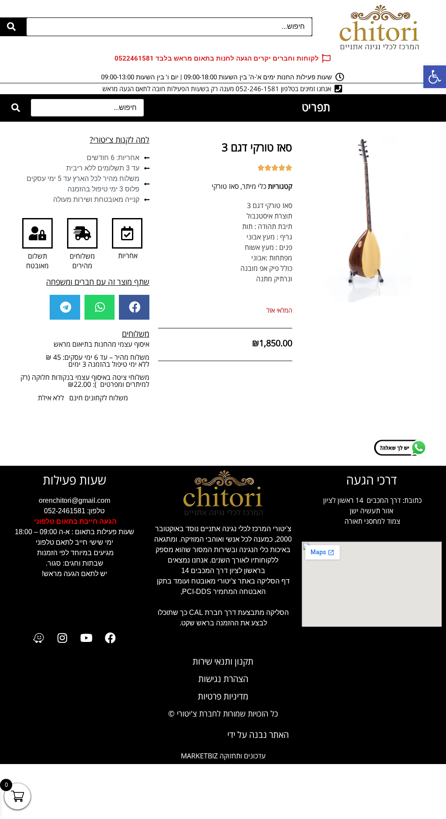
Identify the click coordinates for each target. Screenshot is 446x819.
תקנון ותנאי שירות (223, 661)
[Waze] (38, 638)
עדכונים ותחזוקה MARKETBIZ (223, 756)
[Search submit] (11, 27)
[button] (134, 307)
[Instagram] (62, 638)
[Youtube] (86, 638)
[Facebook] (110, 638)
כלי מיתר (254, 186)
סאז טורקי (225, 186)
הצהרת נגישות (223, 679)
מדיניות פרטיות (223, 696)
